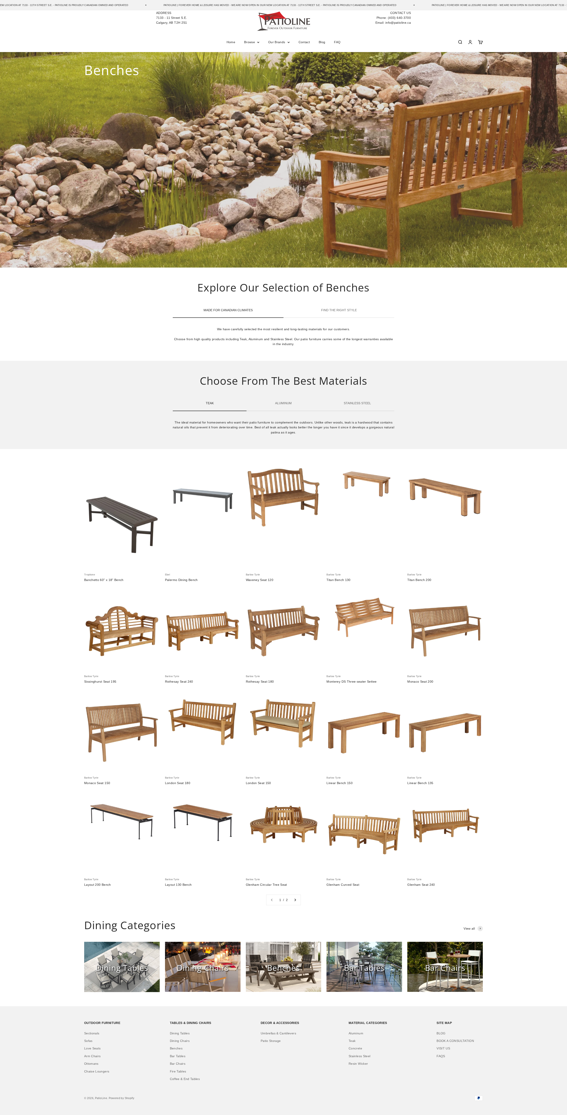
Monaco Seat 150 (97, 783)
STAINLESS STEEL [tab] (357, 403)
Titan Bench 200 (419, 580)
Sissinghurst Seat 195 (100, 681)
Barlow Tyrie (253, 574)
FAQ (337, 42)
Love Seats (92, 1048)
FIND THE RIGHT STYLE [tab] (339, 310)
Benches (176, 1048)
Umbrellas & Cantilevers (278, 1033)
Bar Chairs (178, 1063)
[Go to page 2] (295, 900)
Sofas (88, 1041)
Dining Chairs (180, 1041)
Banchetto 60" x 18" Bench (104, 580)
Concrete (355, 1048)
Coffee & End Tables (185, 1079)
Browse (249, 42)
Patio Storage (271, 1041)
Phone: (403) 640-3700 (394, 17)
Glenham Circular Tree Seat (266, 884)
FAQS (441, 1056)
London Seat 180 (177, 783)
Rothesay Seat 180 (260, 681)
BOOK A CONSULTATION (455, 1041)
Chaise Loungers (96, 1071)
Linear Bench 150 (339, 783)
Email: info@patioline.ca (393, 22)
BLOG (441, 1033)
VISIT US (443, 1048)
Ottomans (91, 1063)
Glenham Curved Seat (342, 884)
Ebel (167, 574)
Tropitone (89, 574)
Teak (352, 1041)
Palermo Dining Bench (181, 580)
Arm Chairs (92, 1056)
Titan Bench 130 (338, 580)
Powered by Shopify (121, 1098)
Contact (304, 42)
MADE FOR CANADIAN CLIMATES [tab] (228, 310)
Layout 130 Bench (178, 884)
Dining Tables (180, 1033)
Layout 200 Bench (97, 884)
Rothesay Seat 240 (179, 681)
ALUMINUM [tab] (283, 403)
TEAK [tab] (210, 403)
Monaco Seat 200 (420, 681)
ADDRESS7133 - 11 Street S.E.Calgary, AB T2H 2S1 (171, 18)
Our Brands (276, 42)
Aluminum (356, 1033)
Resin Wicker (358, 1063)
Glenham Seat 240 (421, 884)
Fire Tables (178, 1071)
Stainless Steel (359, 1056)
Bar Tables (178, 1056)
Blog (322, 42)
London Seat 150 (258, 783)
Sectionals (91, 1033)
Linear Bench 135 (420, 783)
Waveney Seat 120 (260, 580)
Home (231, 42)
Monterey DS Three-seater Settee (351, 681)
